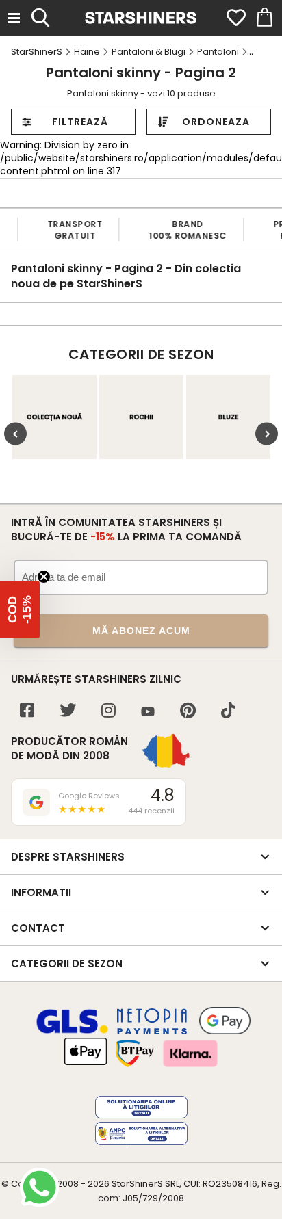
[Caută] (40, 16)
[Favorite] (236, 18)
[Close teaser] (44, 577)
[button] (20, 609)
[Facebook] (27, 711)
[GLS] (72, 1031)
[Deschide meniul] (13, 18)
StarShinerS (137, 1183)
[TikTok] (228, 711)
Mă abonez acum (141, 630)
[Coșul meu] (263, 18)
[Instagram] (108, 711)
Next (266, 434)
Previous (15, 434)
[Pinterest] (187, 711)
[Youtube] (147, 712)
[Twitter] (68, 711)
